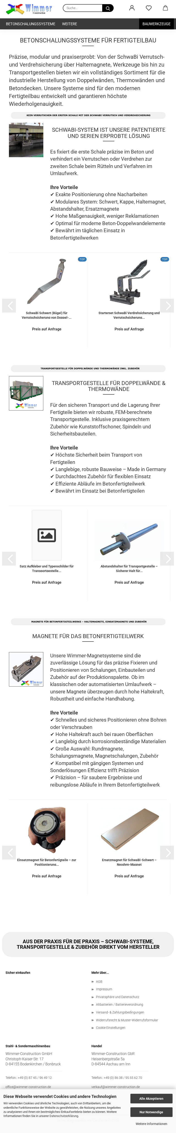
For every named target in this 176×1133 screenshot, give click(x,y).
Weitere (69, 24)
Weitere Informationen (151, 1124)
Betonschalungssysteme (30, 24)
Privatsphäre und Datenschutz (117, 997)
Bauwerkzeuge (156, 24)
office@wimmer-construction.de (28, 1087)
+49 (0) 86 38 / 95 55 (118, 1078)
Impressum (104, 989)
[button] (132, 8)
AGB (99, 981)
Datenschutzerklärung (64, 1116)
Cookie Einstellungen (110, 1028)
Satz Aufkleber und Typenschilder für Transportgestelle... (47, 568)
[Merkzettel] (148, 8)
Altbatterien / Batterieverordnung (119, 1004)
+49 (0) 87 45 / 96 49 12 (35, 1078)
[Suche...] (108, 8)
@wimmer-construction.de (121, 1087)
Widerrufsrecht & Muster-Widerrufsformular (127, 1020)
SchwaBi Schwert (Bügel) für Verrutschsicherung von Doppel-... (47, 315)
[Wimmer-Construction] (31, 9)
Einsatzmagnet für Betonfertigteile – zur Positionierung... (46, 862)
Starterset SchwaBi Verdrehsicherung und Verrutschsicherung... (129, 315)
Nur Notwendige (151, 1112)
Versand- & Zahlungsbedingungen (120, 1012)
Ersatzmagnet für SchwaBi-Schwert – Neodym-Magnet (129, 862)
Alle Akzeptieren (151, 1098)
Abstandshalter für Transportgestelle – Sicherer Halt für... (129, 568)
